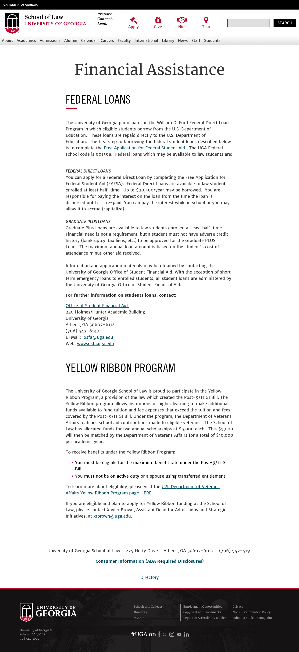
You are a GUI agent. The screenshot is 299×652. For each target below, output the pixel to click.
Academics (26, 40)
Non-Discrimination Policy (252, 612)
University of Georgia (21, 5)
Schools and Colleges (148, 606)
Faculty (124, 40)
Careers (107, 40)
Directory (149, 577)
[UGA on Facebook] (159, 634)
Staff (196, 40)
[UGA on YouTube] (180, 634)
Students (212, 40)
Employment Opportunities (202, 606)
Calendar (89, 40)
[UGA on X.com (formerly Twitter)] (165, 634)
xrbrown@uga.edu (112, 516)
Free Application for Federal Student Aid (144, 148)
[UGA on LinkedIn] (186, 634)
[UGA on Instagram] (172, 634)
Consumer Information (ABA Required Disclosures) (150, 561)
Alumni (70, 40)
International (146, 40)
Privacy (238, 606)
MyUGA (139, 618)
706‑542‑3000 (29, 638)
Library (168, 40)
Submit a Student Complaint (252, 618)
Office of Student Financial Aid (97, 305)
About (7, 40)
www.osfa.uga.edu (95, 343)
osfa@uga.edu (98, 337)
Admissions (50, 40)
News (183, 40)
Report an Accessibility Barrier (204, 618)
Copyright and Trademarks (202, 612)
